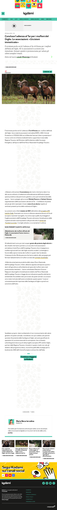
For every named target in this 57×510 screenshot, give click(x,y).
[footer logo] (12, 483)
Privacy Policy (29, 496)
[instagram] (47, 483)
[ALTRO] (10, 433)
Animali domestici (24, 19)
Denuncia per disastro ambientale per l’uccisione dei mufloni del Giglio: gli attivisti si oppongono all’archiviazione (49, 452)
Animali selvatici (35, 19)
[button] (3, 475)
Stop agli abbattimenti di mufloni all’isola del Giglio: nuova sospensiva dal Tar (21, 451)
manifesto (28, 490)
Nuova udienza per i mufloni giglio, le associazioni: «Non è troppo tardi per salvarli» (34, 451)
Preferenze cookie (30, 501)
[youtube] (50, 483)
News (42, 19)
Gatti (16, 19)
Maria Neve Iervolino (25, 421)
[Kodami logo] (28, 13)
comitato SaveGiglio (41, 258)
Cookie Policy (29, 499)
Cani (11, 19)
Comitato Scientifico (31, 494)
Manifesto (5, 19)
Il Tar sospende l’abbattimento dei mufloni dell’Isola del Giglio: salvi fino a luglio (8, 451)
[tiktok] (43, 483)
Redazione (28, 492)
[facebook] (53, 483)
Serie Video (49, 19)
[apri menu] (3, 13)
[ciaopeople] (51, 507)
